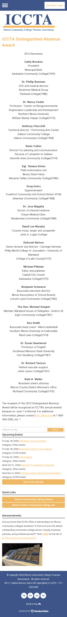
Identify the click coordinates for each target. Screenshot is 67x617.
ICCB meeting (25, 457)
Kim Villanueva (43, 415)
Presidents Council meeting (32, 441)
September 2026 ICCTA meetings (35, 449)
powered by (25, 611)
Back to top (32, 604)
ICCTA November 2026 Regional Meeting (40, 473)
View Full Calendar (33, 482)
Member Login (54, 5)
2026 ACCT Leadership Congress (37, 465)
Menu (5, 5)
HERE (45, 534)
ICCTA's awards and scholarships (19, 538)
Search (55, 430)
